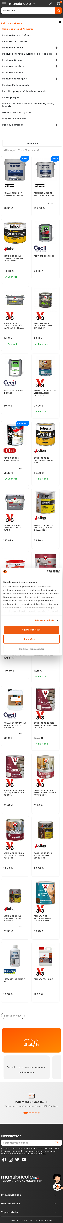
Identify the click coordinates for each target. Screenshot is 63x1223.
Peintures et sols (11, 23)
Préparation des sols (14, 119)
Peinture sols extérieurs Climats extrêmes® (44, 325)
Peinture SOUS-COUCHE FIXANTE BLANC (12, 527)
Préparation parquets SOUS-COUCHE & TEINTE (43, 918)
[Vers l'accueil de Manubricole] (21, 1178)
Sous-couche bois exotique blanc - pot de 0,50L (45, 725)
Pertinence (32, 143)
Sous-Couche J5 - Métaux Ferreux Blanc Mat (43, 855)
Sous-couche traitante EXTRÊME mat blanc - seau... (14, 325)
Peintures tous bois (13, 66)
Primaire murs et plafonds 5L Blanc (14, 194)
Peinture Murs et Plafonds (17, 35)
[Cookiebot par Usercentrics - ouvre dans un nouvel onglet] (47, 572)
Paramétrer (30, 639)
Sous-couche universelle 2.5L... (13, 459)
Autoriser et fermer (31, 629)
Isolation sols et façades (16, 112)
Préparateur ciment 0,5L (14, 980)
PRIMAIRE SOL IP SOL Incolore (14, 392)
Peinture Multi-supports (15, 85)
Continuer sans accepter (31, 648)
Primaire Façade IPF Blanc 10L (14, 657)
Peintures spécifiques (14, 79)
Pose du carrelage (13, 125)
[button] (25, 1113)
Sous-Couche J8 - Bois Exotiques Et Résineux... (13, 918)
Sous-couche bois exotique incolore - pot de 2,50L (45, 792)
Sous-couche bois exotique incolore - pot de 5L (15, 855)
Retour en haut (12, 1015)
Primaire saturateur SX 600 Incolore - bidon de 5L (15, 725)
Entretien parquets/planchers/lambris (24, 91)
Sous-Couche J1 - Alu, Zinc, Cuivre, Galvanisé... (43, 527)
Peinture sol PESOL (44, 256)
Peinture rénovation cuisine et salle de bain (27, 54)
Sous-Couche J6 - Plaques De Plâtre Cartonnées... (13, 258)
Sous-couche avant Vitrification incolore (45, 393)
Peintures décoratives (14, 41)
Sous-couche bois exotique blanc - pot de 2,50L (15, 792)
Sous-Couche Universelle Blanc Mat (44, 460)
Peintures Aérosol (12, 60)
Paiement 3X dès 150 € (31, 1102)
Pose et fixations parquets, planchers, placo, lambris (28, 105)
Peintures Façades (12, 72)
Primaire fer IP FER (44, 656)
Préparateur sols (43, 979)
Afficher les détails (44, 620)
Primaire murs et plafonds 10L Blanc (44, 194)
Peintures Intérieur (12, 48)
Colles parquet (11, 97)
